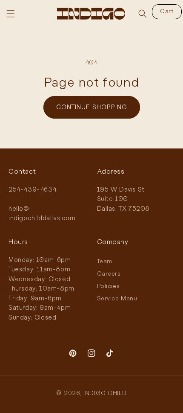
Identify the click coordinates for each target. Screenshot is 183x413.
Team (104, 262)
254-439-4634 (32, 190)
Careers (109, 274)
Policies (108, 286)
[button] (10, 13)
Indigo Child (104, 393)
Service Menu (117, 299)
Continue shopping (91, 108)
